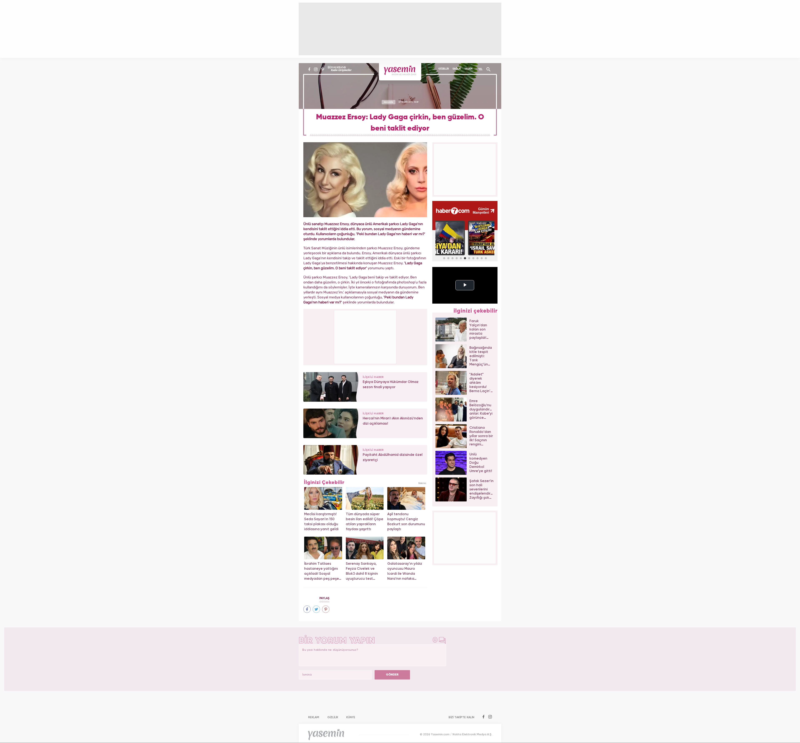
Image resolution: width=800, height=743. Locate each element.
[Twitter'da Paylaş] (316, 609)
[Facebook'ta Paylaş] (307, 609)
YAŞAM (468, 69)
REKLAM (313, 717)
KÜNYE (350, 717)
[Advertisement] (365, 336)
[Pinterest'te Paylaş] (325, 609)
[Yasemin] (400, 71)
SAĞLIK (456, 69)
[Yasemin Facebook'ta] (309, 69)
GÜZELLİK (443, 69)
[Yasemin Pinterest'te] (322, 69)
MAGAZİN (388, 102)
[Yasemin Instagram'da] (316, 69)
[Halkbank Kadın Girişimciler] (339, 69)
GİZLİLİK (332, 717)
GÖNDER (392, 674)
